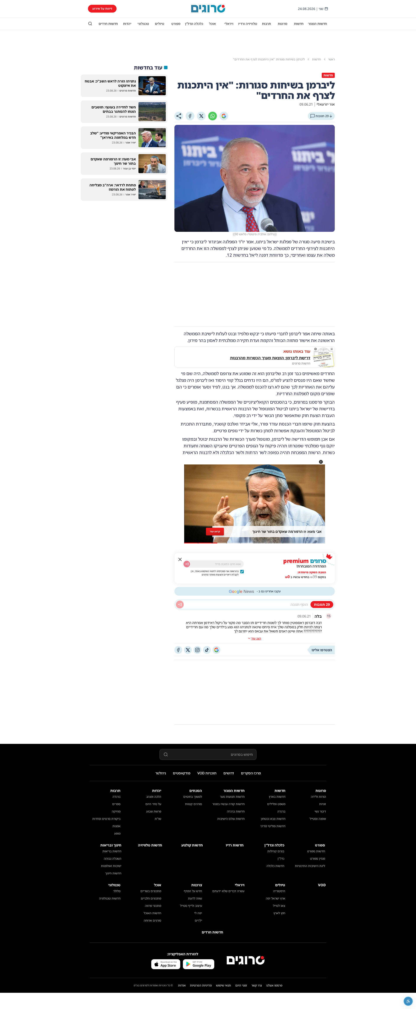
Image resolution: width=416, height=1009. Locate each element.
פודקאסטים (181, 773)
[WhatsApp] (212, 116)
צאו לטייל (279, 906)
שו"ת (158, 819)
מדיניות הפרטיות (201, 985)
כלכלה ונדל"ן (194, 23)
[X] (201, 116)
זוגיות (322, 804)
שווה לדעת (195, 898)
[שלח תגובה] (180, 604)
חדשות (299, 23)
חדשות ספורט (316, 851)
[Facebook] (190, 116)
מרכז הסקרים (251, 773)
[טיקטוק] (207, 650)
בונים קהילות (275, 851)
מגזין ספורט (317, 858)
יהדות (127, 23)
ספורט (175, 23)
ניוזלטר (160, 773)
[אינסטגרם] (197, 650)
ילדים (198, 920)
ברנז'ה (281, 811)
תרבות (266, 23)
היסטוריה (279, 891)
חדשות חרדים (108, 23)
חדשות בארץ (277, 797)
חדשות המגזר (317, 23)
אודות (182, 985)
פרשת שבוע (153, 811)
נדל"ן (281, 858)
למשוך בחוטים (192, 797)
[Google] (223, 116)
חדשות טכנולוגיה (109, 898)
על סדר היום (153, 804)
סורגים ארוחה (152, 920)
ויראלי (228, 23)
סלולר (116, 891)
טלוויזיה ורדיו (247, 23)
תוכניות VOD (206, 773)
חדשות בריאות (111, 851)
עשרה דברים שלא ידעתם (228, 891)
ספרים (116, 804)
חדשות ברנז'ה (236, 811)
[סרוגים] (245, 960)
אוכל (212, 23)
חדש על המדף (193, 891)
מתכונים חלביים (151, 898)
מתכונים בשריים (150, 891)
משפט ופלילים (276, 804)
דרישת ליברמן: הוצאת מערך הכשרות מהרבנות (270, 357)
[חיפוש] (90, 23)
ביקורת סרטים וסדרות (106, 819)
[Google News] (216, 650)
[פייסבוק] (178, 650)
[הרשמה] (187, 564)
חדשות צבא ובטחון (273, 819)
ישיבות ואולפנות (111, 866)
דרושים (228, 773)
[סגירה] (180, 559)
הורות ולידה (318, 797)
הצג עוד (256, 638)
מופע (117, 833)
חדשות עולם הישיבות (231, 819)
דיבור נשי (320, 811)
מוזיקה (116, 811)
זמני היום (241, 985)
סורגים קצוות (193, 804)
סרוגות (282, 23)
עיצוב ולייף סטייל (191, 906)
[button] (321, 462)
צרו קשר (256, 985)
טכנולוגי (143, 23)
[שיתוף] (178, 116)
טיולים (159, 23)
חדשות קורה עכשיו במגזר (228, 804)
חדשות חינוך (113, 873)
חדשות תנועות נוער (232, 797)
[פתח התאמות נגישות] (408, 1001)
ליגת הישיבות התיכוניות (310, 866)
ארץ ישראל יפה (275, 898)
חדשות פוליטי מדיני (272, 826)
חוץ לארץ (279, 913)
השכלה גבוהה (112, 858)
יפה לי (198, 913)
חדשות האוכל (152, 913)
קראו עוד (215, 531)
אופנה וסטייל (318, 819)
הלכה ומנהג (153, 797)
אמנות (116, 826)
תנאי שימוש (223, 985)
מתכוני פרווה (153, 906)
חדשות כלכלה (275, 866)
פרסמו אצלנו (274, 985)
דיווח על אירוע (102, 8)
